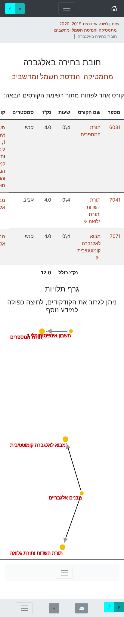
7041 (115, 200)
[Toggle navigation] (66, 8)
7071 (115, 236)
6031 (114, 127)
